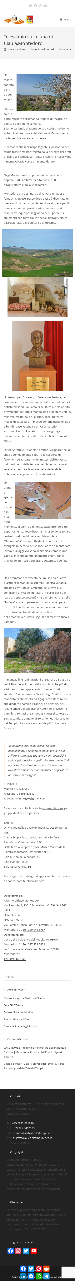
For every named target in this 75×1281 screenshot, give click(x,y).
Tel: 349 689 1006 (15, 959)
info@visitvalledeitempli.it (33, 1133)
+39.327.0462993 (24, 1128)
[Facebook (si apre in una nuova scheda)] (35, 5)
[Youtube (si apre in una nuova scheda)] (45, 5)
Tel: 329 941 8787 (34, 929)
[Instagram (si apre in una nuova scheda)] (40, 5)
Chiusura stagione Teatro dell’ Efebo (24, 998)
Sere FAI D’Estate (13, 1005)
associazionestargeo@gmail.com (25, 798)
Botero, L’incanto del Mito (18, 1012)
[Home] (5, 49)
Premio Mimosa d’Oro (16, 1019)
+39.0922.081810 (23, 1123)
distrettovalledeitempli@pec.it (32, 1138)
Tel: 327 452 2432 (34, 944)
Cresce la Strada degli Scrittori (21, 1026)
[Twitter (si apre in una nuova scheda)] (30, 5)
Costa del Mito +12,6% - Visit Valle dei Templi (29, 1063)
